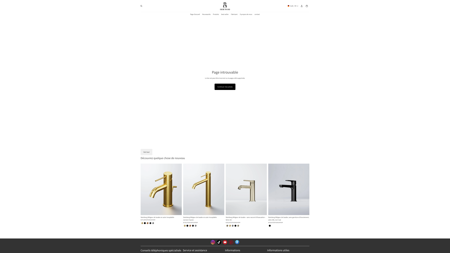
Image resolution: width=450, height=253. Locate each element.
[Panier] (306, 6)
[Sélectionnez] (178, 211)
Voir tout (146, 152)
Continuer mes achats (225, 87)
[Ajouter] (306, 211)
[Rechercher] (141, 6)
